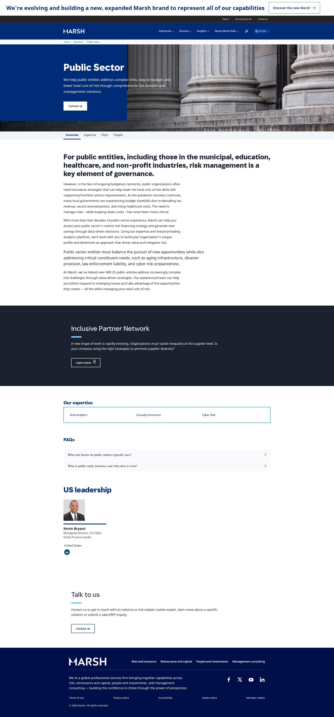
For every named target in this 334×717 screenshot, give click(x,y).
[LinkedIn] (262, 679)
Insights (202, 31)
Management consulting (248, 661)
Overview (72, 135)
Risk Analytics (79, 415)
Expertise (90, 135)
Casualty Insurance (148, 415)
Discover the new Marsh (291, 8)
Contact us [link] (263, 19)
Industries (165, 31)
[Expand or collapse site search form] (246, 31)
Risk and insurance (144, 661)
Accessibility (165, 697)
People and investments (212, 661)
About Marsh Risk (225, 31)
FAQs (104, 135)
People (118, 135)
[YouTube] (251, 679)
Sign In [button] (225, 19)
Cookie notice (209, 697)
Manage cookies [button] (255, 697)
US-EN (262, 31)
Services (184, 31)
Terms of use (76, 697)
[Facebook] (229, 679)
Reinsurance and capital (176, 661)
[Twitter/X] (240, 679)
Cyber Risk (209, 415)
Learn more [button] (83, 363)
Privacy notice (121, 697)
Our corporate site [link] (243, 19)
